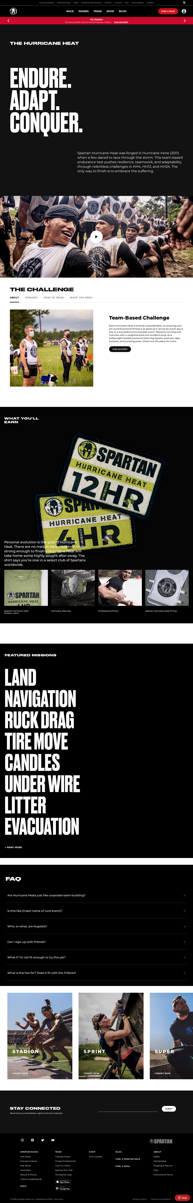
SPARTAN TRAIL (64, 3)
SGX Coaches (95, 1156)
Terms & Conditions (161, 1199)
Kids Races (25, 1165)
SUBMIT (169, 1109)
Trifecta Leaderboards (31, 1179)
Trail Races (25, 1156)
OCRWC (108, 3)
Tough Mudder (46, 3)
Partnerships (160, 1161)
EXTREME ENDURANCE (91, 3)
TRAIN (58, 1152)
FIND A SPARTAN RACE (128, 1159)
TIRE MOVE (36, 741)
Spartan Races (29, 1152)
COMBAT (150, 3)
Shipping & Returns (163, 1165)
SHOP (92, 1152)
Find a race (168, 11)
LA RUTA (118, 3)
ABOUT (157, 1152)
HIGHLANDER (137, 3)
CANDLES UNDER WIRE (42, 773)
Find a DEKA (123, 1166)
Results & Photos (28, 1174)
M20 (127, 3)
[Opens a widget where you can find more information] (182, 1198)
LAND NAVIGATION (40, 688)
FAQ (156, 1170)
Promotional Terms (163, 1174)
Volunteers (25, 1170)
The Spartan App (63, 1174)
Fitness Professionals (65, 1161)
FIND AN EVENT (120, 349)
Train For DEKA (62, 1165)
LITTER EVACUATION (42, 815)
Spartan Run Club (63, 1170)
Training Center (62, 1156)
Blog (119, 1152)
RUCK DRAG (39, 720)
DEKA (76, 3)
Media (157, 1156)
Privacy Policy (140, 1199)
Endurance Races (28, 1161)
